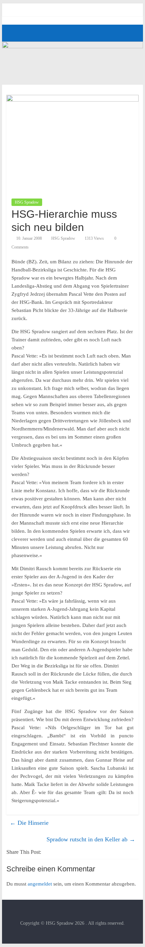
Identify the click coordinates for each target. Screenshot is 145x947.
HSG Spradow (27, 202)
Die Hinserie (29, 822)
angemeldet (40, 884)
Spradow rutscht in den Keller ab (91, 839)
